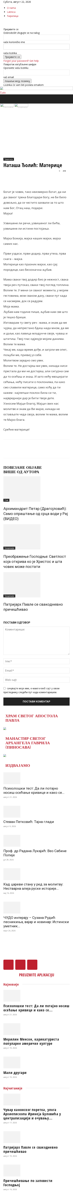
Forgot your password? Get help (21, 60)
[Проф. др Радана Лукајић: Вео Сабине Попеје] (36, 841)
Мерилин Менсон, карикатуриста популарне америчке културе (31, 1041)
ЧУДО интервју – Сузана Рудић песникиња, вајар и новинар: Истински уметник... (36, 922)
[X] (7, 22)
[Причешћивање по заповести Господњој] (36, 1170)
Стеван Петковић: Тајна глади (28, 822)
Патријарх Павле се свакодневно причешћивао (30, 1149)
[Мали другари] (36, 1062)
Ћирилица (12, 16)
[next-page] (6, 616)
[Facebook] (4, 22)
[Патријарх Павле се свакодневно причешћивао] (36, 584)
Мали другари (15, 1072)
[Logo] (7, 106)
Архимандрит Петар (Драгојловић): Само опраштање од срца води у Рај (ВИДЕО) (35, 514)
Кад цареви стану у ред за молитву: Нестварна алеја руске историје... (33, 886)
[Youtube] (9, 22)
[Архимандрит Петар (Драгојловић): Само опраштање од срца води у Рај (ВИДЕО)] (36, 489)
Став (6, 500)
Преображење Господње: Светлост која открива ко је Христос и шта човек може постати (34, 561)
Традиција (8, 159)
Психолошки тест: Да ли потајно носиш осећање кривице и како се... (34, 790)
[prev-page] (4, 616)
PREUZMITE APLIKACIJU (36, 975)
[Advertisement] (36, 136)
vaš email (8, 77)
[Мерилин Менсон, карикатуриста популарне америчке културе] (36, 1029)
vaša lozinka (10, 53)
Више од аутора (21, 472)
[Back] (4, 25)
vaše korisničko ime (14, 42)
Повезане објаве (22, 467)
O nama (11, 7)
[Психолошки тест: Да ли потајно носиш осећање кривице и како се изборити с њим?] (36, 778)
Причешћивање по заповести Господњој (27, 1182)
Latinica (11, 11)
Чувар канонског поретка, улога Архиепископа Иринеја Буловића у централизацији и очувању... (32, 1113)
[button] (5, 98)
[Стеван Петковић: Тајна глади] (36, 812)
